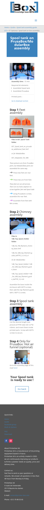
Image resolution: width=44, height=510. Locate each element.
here (15, 368)
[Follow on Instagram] (11, 441)
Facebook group (10, 424)
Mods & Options (10, 427)
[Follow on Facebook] (6, 441)
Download (8, 434)
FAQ (5, 431)
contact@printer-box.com (19, 495)
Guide (12, 27)
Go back (22, 389)
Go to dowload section (20, 101)
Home (6, 27)
